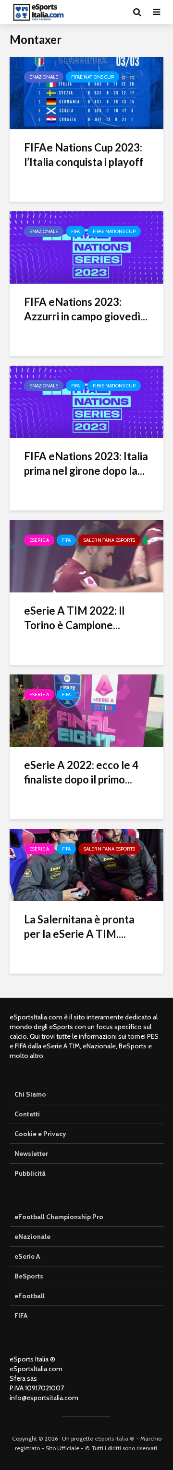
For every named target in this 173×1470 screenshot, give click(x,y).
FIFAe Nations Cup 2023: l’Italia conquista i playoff (84, 154)
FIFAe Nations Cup (92, 77)
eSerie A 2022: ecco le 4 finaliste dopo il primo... (81, 772)
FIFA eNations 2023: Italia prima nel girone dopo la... (86, 463)
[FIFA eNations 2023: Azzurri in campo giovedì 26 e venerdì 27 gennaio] (86, 246)
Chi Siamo (30, 1094)
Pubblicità (30, 1173)
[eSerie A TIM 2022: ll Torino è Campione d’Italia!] (86, 555)
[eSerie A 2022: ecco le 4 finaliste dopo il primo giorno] (86, 709)
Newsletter (31, 1153)
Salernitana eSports (109, 540)
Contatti (27, 1114)
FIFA (75, 231)
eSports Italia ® (115, 1438)
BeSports (28, 1276)
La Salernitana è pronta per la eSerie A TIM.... (79, 926)
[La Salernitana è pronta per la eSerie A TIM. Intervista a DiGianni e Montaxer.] (86, 864)
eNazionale (43, 77)
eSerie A (39, 540)
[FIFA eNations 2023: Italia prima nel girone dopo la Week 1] (86, 401)
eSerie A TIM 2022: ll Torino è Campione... (74, 618)
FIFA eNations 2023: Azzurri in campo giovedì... (86, 309)
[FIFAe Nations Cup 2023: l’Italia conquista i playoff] (86, 92)
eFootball (29, 1295)
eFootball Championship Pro (58, 1216)
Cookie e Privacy (40, 1133)
